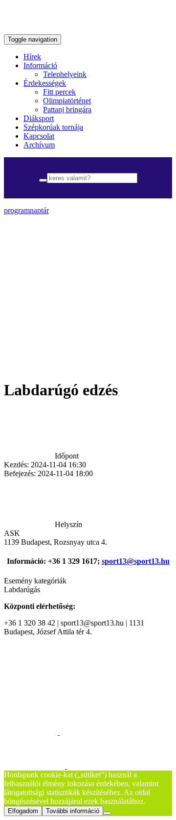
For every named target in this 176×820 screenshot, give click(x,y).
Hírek (32, 56)
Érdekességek (44, 83)
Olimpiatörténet (67, 100)
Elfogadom (23, 811)
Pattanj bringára (67, 109)
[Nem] (107, 813)
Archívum (39, 145)
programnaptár (26, 210)
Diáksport (38, 118)
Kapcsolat (38, 136)
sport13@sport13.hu (136, 561)
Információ (40, 65)
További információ (72, 811)
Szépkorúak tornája (53, 127)
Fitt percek (59, 92)
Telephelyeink (65, 74)
